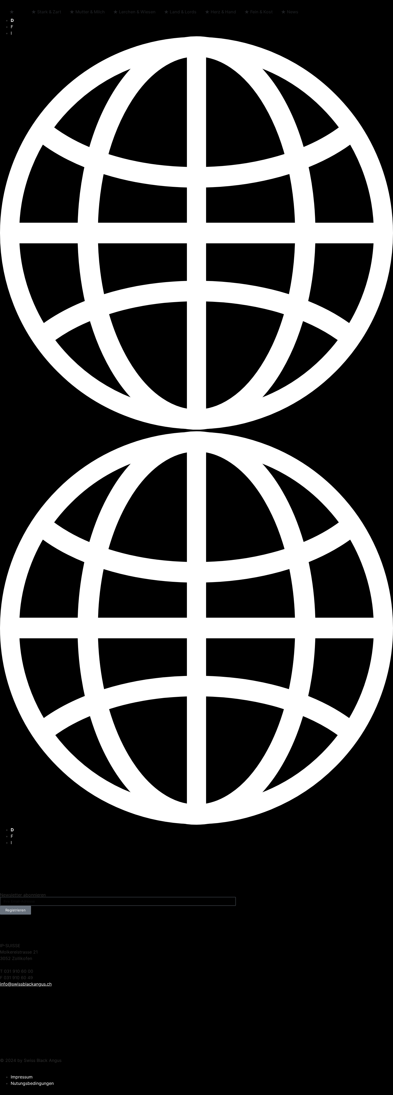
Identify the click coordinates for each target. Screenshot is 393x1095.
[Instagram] (203, 927)
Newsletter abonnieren (23, 895)
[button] (196, 431)
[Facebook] (6, 927)
